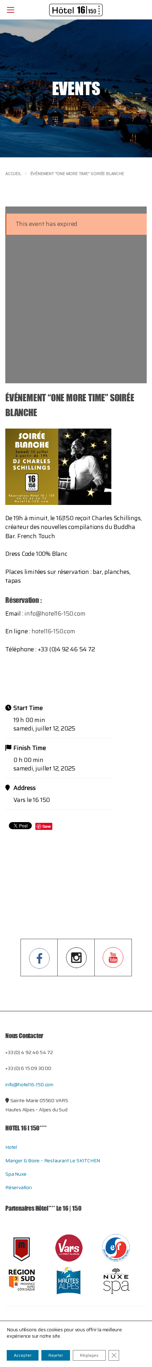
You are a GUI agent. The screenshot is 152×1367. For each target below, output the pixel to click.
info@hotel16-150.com (54, 613)
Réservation (18, 1187)
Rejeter (55, 1355)
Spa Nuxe (15, 1174)
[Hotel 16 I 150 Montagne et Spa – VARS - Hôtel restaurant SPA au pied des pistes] (76, 9)
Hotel (11, 1147)
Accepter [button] (22, 1355)
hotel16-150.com (53, 631)
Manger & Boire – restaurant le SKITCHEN (52, 1160)
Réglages (89, 1355)
